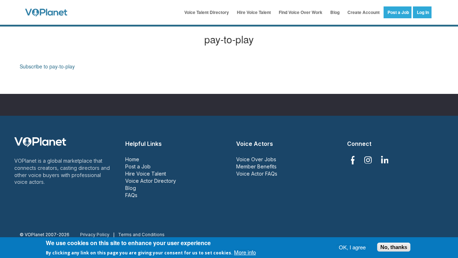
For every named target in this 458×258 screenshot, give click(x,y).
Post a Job (398, 12)
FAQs (131, 195)
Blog (335, 12)
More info (245, 252)
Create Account (363, 12)
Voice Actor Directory (150, 181)
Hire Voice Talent (254, 12)
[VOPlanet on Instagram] (368, 160)
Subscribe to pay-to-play (47, 66)
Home (132, 159)
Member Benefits (256, 166)
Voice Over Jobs (256, 159)
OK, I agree (352, 247)
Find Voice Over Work (300, 12)
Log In (423, 12)
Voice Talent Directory (206, 12)
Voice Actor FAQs (256, 174)
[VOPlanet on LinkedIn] (385, 160)
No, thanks (393, 247)
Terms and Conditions (141, 234)
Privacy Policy (94, 234)
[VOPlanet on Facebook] (352, 160)
